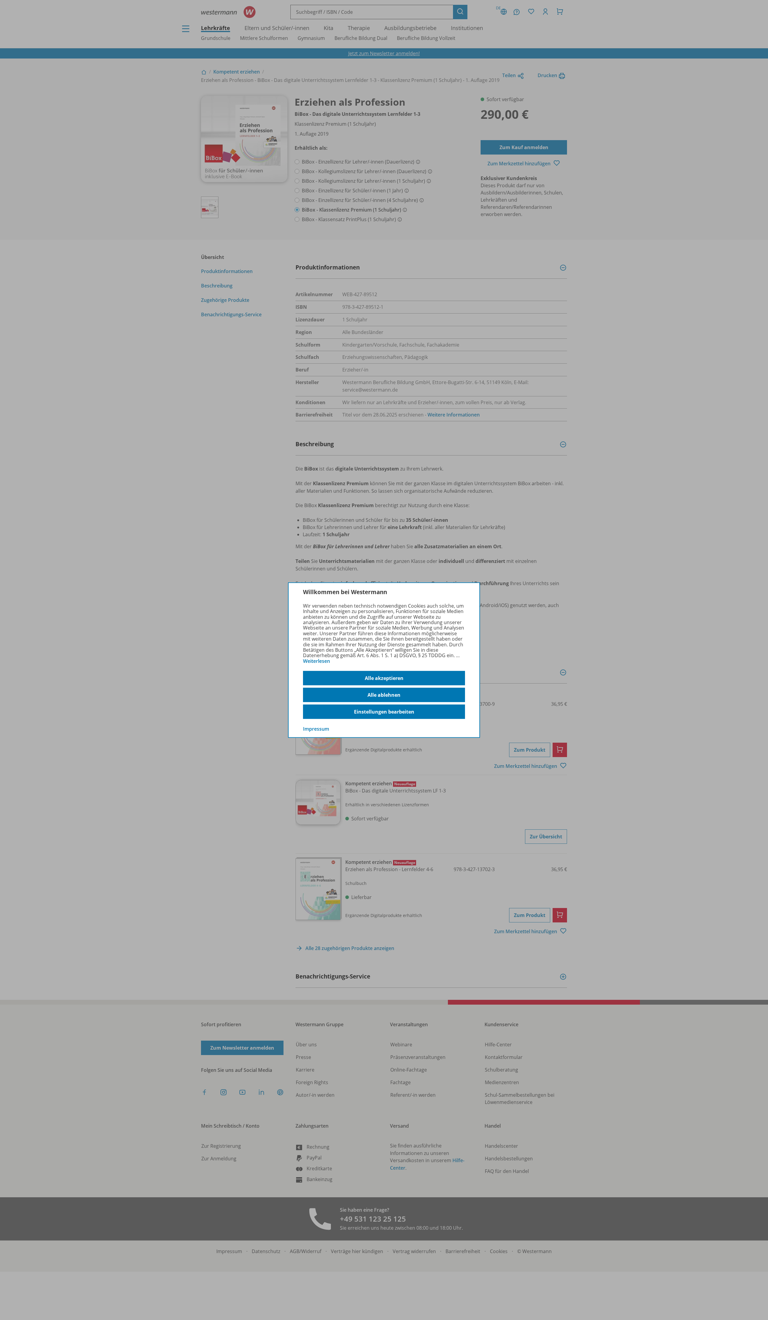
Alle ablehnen (384, 695)
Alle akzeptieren (384, 678)
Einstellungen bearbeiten (384, 711)
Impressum (316, 729)
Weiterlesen (316, 661)
